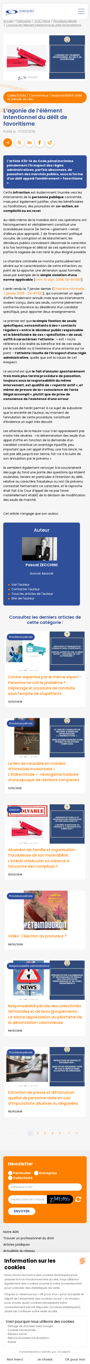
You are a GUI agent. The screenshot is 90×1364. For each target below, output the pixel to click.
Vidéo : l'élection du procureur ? (37, 936)
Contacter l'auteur (25, 589)
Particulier (22, 1173)
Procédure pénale (65, 21)
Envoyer (21, 1211)
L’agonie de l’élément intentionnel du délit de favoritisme (43, 25)
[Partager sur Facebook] (39, 142)
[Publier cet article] (19, 142)
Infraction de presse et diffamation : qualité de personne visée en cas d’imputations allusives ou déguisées (43, 1098)
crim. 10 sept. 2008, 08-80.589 (58, 279)
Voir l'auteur (20, 584)
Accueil (8, 21)
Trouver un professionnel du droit (28, 1238)
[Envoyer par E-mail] (49, 142)
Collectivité (23, 1178)
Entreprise (48, 1173)
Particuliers (24, 21)
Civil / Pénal (42, 21)
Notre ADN (11, 1232)
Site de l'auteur (22, 598)
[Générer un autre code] (77, 1199)
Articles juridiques (16, 1244)
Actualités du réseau (19, 1251)
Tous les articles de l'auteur (32, 594)
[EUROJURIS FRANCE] (20, 11)
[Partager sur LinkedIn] (29, 142)
